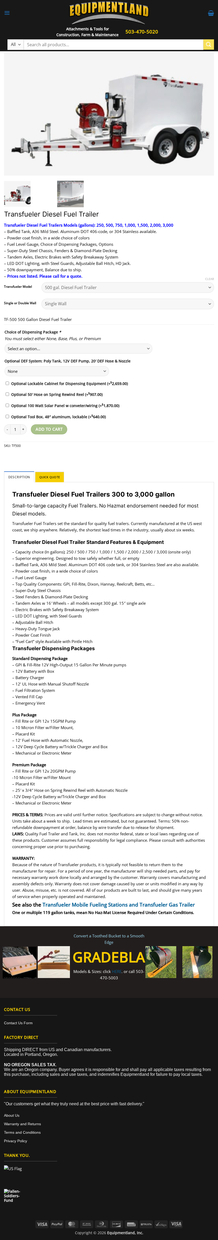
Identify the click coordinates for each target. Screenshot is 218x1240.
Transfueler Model (18, 287)
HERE (116, 971)
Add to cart (49, 429)
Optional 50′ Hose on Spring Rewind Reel (57, 394)
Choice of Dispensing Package (33, 332)
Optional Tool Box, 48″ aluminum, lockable (58, 416)
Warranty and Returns (22, 1124)
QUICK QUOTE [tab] (49, 477)
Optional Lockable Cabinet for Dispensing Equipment (69, 383)
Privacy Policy (15, 1141)
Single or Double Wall (20, 303)
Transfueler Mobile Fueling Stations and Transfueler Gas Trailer (119, 904)
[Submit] (208, 44)
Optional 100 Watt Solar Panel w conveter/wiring (65, 405)
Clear (209, 279)
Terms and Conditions (22, 1132)
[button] (7, 13)
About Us (11, 1115)
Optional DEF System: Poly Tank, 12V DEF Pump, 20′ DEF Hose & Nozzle (68, 361)
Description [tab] (19, 477)
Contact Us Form (18, 1023)
